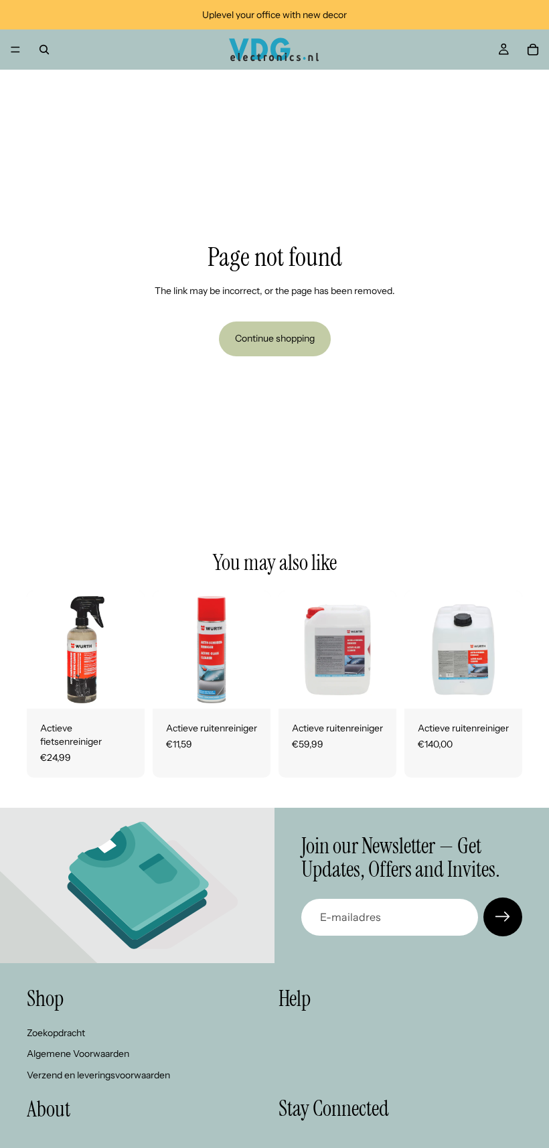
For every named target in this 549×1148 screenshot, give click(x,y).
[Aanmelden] (502, 917)
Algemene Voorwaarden (78, 1054)
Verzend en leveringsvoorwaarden (98, 1075)
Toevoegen (135, 688)
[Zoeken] (44, 49)
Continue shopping (275, 338)
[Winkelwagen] (533, 49)
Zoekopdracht (56, 1033)
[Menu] (15, 49)
